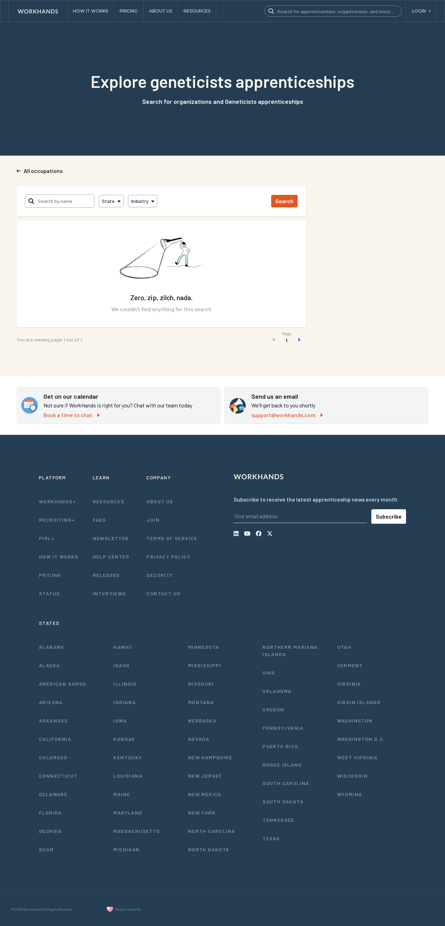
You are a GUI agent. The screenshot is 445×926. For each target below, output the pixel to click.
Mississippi (204, 665)
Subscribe (389, 516)
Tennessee (278, 820)
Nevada (198, 739)
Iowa (120, 721)
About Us (159, 501)
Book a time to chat (67, 415)
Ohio (268, 673)
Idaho (121, 665)
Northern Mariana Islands (289, 650)
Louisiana (128, 776)
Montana (201, 702)
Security (159, 575)
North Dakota (208, 849)
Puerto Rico (280, 746)
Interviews (109, 593)
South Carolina (285, 783)
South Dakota (283, 801)
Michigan (126, 849)
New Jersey (205, 776)
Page (286, 333)
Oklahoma (276, 691)
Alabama (51, 647)
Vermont (350, 665)
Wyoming (349, 794)
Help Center (111, 557)
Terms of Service (171, 538)
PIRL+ (47, 538)
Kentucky (127, 757)
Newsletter (111, 538)
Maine (121, 794)
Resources (109, 501)
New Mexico (204, 794)
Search (284, 201)
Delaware (53, 794)
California (55, 739)
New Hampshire (210, 757)
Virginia (349, 684)
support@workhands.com (283, 415)
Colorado (53, 757)
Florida (50, 813)
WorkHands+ (57, 501)
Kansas (124, 739)
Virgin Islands (359, 702)
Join (153, 520)
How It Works (59, 557)
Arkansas (53, 721)
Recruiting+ (57, 520)
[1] (286, 339)
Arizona (51, 702)
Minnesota (203, 647)
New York (202, 813)
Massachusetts (136, 831)
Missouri (201, 684)
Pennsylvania (283, 728)
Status (49, 593)
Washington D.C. (361, 739)
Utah (344, 647)
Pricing (50, 575)
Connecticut (58, 776)
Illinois (125, 684)
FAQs (99, 520)
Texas (271, 838)
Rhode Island (282, 765)
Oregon (273, 709)
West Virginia (357, 757)
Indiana (124, 702)
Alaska (49, 665)
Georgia (50, 831)
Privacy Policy (168, 557)
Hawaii (122, 647)
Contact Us (163, 593)
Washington (355, 721)
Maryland (127, 813)
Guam (46, 849)
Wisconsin (352, 776)
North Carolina (211, 831)
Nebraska (202, 721)
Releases (106, 575)
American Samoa (63, 684)
